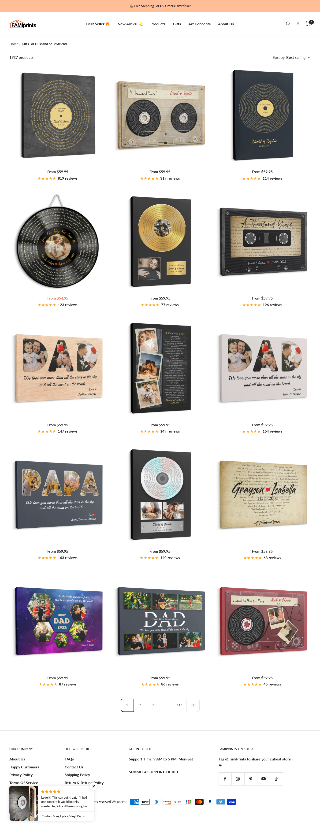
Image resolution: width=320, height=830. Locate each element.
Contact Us (74, 767)
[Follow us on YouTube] (263, 778)
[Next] (192, 705)
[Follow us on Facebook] (225, 778)
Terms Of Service (23, 782)
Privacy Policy (21, 774)
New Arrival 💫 (130, 23)
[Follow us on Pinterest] (250, 778)
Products (157, 23)
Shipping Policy (77, 774)
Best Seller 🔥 (98, 23)
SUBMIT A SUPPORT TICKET (154, 772)
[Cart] (308, 23)
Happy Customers (24, 767)
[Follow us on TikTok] (276, 778)
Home (13, 44)
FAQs (69, 759)
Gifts (177, 23)
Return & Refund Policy (84, 782)
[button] (93, 786)
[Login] (298, 24)
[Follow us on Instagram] (237, 778)
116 (179, 705)
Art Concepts (199, 23)
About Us (226, 23)
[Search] (288, 24)
